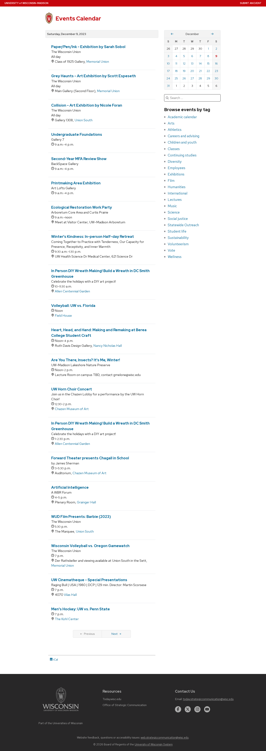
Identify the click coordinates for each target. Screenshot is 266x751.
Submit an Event (250, 3)
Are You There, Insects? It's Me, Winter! (85, 360)
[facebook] (178, 709)
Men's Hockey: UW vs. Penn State (80, 609)
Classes (174, 148)
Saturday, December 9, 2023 (66, 34)
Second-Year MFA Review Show (78, 158)
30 (216, 78)
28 (200, 78)
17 (168, 71)
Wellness (174, 256)
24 (168, 78)
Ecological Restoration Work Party (81, 207)
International (177, 193)
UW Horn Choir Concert (71, 389)
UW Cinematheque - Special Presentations (89, 580)
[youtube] (207, 709)
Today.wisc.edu (112, 699)
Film (171, 180)
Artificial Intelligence (70, 487)
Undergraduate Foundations (76, 134)
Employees (176, 167)
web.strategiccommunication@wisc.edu (165, 737)
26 (184, 78)
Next (114, 634)
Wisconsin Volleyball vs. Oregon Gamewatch (90, 545)
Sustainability (178, 237)
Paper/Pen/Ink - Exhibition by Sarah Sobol (88, 46)
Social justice (178, 218)
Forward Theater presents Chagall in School (90, 458)
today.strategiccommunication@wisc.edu (208, 699)
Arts (171, 123)
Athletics (174, 129)
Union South (83, 120)
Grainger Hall (86, 502)
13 (192, 63)
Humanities (176, 187)
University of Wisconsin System (154, 744)
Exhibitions (176, 174)
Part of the (61, 723)
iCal (55, 659)
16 (216, 63)
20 (192, 71)
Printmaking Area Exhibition (76, 183)
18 (176, 71)
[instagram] (197, 709)
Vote (171, 250)
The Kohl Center (67, 619)
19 (184, 71)
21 (200, 71)
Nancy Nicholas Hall (107, 346)
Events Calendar (78, 18)
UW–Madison (26, 3)
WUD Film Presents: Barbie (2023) (81, 516)
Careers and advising (183, 136)
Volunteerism (178, 244)
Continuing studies (182, 155)
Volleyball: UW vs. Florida (73, 305)
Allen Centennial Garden (72, 291)
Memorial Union (97, 61)
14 (200, 63)
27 (192, 78)
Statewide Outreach (183, 225)
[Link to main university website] (61, 712)
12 (184, 63)
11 (176, 63)
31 (168, 86)
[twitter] (188, 709)
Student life (177, 231)
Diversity (175, 161)
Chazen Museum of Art (72, 409)
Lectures (175, 199)
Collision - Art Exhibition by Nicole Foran (86, 105)
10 (168, 63)
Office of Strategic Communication (125, 705)
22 (208, 71)
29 (208, 78)
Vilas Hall (70, 595)
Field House (63, 315)
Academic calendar (182, 117)
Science (174, 212)
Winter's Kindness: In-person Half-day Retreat (92, 236)
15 (208, 63)
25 (176, 78)
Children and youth (182, 142)
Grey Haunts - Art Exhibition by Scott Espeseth (93, 76)
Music (172, 206)
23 (216, 71)
